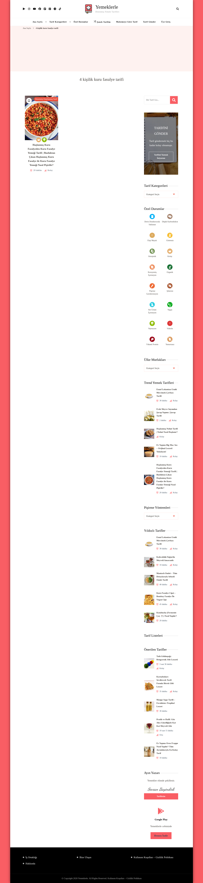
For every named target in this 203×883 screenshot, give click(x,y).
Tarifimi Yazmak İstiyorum (161, 156)
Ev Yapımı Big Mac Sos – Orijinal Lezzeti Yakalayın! (166, 448)
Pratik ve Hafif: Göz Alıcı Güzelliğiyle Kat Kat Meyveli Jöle (166, 722)
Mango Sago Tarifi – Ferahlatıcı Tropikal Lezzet (165, 703)
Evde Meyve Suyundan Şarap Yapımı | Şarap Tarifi (166, 412)
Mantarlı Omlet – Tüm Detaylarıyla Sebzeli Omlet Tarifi (166, 576)
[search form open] (177, 9)
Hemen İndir (161, 835)
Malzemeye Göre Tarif (127, 22)
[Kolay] (38, 139)
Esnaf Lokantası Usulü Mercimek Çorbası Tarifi (166, 392)
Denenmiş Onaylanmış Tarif (46, 99)
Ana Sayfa (38, 22)
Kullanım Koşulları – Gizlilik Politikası (153, 857)
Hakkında (30, 863)
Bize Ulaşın (85, 857)
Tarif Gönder (149, 22)
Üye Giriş (165, 22)
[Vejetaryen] (44, 139)
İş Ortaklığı (31, 857)
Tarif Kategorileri (58, 22)
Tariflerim (161, 796)
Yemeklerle (106, 7)
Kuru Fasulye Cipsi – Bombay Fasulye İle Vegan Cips (166, 596)
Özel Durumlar (81, 22)
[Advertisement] (101, 50)
